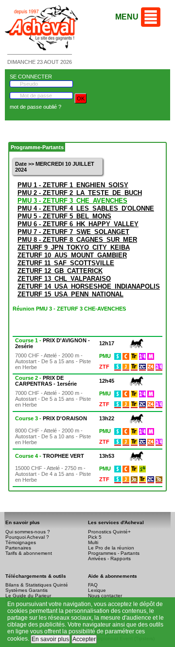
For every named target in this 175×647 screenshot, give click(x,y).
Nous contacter (105, 595)
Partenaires (18, 547)
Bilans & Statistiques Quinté (36, 585)
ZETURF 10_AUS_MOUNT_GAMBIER (72, 255)
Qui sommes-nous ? (27, 531)
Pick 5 (95, 537)
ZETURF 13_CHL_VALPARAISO (64, 278)
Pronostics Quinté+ (109, 531)
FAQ (93, 585)
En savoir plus (50, 639)
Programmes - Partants (114, 553)
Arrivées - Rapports (109, 558)
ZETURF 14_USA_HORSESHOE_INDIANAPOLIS (89, 286)
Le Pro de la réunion (111, 547)
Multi (93, 542)
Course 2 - (46, 381)
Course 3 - (51, 418)
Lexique (97, 590)
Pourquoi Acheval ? (27, 537)
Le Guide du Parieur (28, 595)
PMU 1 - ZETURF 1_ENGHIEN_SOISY (73, 185)
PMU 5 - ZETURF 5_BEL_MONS (64, 216)
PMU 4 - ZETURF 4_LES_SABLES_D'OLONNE (86, 208)
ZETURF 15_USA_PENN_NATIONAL (70, 294)
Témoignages (20, 542)
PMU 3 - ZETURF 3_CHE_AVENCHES (72, 200)
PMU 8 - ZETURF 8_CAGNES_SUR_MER (77, 239)
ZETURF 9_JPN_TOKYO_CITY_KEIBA (74, 247)
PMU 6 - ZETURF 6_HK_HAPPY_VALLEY (78, 224)
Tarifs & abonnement (28, 553)
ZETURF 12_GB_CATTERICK (60, 270)
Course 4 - (49, 456)
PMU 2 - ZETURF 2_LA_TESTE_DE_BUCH (80, 192)
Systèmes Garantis (26, 590)
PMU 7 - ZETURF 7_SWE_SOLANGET (73, 231)
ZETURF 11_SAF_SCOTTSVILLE (66, 263)
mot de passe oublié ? (35, 107)
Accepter (84, 639)
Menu (127, 17)
